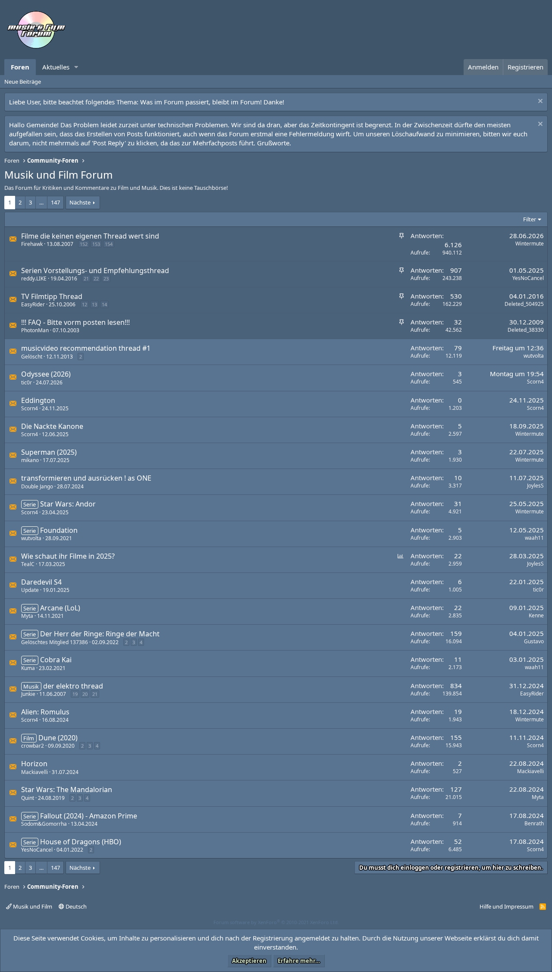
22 (96, 278)
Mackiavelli (34, 772)
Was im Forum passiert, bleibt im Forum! (201, 102)
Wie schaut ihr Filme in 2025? (68, 556)
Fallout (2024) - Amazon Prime (88, 816)
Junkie (28, 694)
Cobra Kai (56, 659)
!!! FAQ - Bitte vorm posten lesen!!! (75, 322)
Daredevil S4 (41, 582)
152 (84, 244)
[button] (76, 67)
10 (458, 477)
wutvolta (534, 355)
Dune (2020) (58, 737)
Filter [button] (529, 219)
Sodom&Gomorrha (44, 823)
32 (458, 322)
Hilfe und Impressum (506, 906)
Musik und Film (32, 906)
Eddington (38, 400)
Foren (20, 67)
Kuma (28, 668)
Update (30, 590)
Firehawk (32, 244)
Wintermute (529, 243)
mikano (30, 460)
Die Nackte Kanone (52, 426)
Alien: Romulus (45, 712)
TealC (27, 564)
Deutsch (75, 906)
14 (104, 304)
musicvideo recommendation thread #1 (86, 348)
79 (458, 347)
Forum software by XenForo (276, 922)
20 (85, 694)
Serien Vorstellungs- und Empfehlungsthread (95, 270)
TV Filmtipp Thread (51, 296)
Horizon (34, 763)
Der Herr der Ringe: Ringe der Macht (100, 634)
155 (456, 737)
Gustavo (534, 641)
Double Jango (37, 486)
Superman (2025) (49, 452)
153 (96, 244)
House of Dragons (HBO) (80, 841)
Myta (27, 616)
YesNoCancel (528, 278)
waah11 (534, 537)
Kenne (536, 615)
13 (94, 304)
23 (106, 278)
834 (456, 685)
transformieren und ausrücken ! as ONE (86, 478)
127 (456, 789)
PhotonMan (35, 330)
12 (84, 304)
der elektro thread (73, 686)
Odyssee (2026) (46, 374)
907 (456, 270)
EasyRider (33, 304)
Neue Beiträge (22, 81)
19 (75, 694)
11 (458, 659)
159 (456, 633)
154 (109, 244)
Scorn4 (535, 381)
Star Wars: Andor (68, 504)
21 (86, 278)
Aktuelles (55, 67)
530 (456, 296)
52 (458, 841)
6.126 (453, 244)
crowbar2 (32, 745)
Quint (27, 798)
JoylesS (535, 485)
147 (55, 202)
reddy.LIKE (34, 278)
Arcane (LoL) (60, 608)
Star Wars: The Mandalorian (66, 789)
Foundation (59, 530)
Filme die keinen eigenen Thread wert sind (90, 236)
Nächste (80, 202)
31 (458, 503)
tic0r (26, 382)
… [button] (41, 202)
